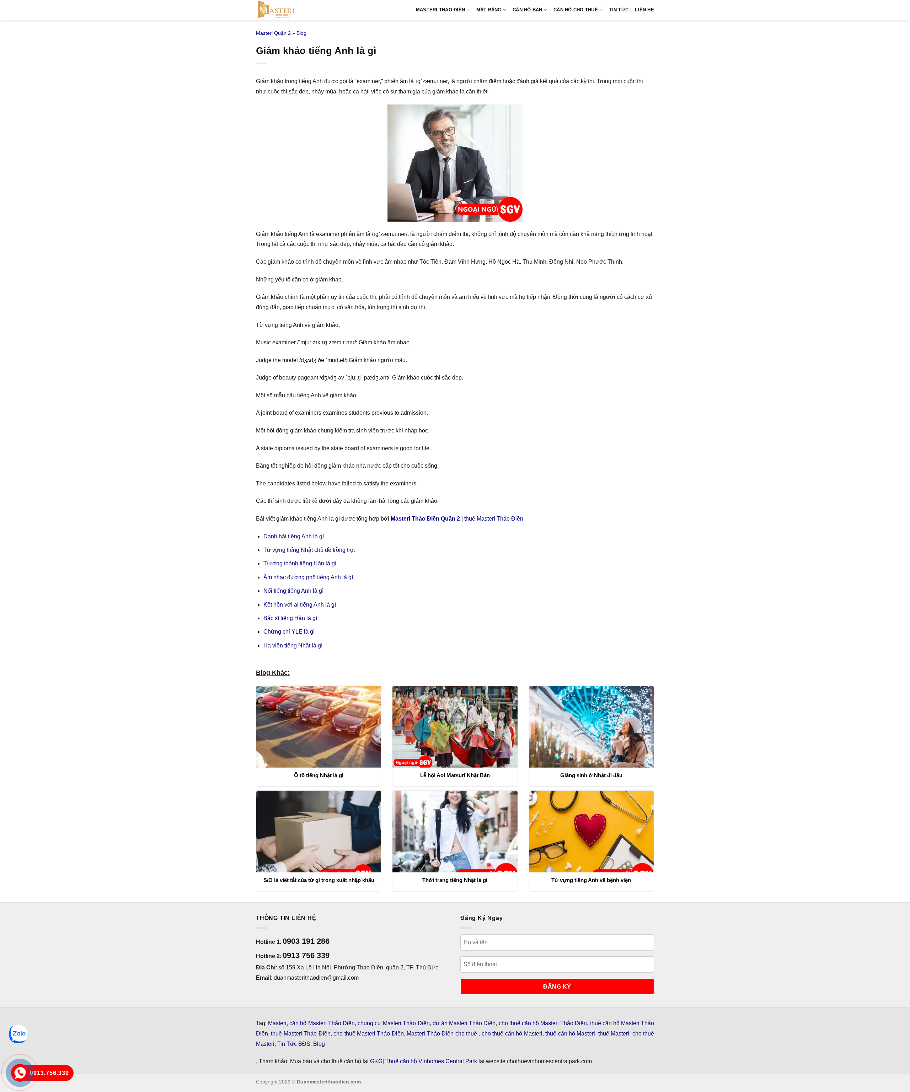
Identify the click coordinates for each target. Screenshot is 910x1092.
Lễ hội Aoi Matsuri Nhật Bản (455, 775)
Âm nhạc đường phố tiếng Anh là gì (308, 577)
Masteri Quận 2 (273, 33)
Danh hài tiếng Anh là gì (293, 536)
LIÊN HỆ (644, 9)
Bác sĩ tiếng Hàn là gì (290, 618)
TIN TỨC (618, 9)
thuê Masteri (613, 1034)
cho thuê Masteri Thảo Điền (368, 1034)
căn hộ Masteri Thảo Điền (322, 1023)
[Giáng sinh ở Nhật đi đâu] (591, 727)
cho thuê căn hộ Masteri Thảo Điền (543, 1023)
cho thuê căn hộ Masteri (512, 1034)
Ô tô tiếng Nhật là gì (318, 775)
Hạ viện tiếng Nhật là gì (292, 645)
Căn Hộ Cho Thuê (575, 9)
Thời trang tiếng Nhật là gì (454, 880)
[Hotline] (20, 1073)
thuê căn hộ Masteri (570, 1034)
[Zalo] (18, 1034)
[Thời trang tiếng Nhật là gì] (454, 831)
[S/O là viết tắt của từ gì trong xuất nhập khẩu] (318, 831)
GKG (376, 1061)
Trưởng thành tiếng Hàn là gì (299, 563)
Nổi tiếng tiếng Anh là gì (293, 591)
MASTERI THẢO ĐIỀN (440, 9)
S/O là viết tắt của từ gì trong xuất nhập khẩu (318, 880)
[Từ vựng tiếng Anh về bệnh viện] (591, 831)
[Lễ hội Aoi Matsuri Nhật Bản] (454, 727)
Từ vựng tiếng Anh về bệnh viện (591, 880)
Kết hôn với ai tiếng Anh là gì (299, 605)
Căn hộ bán (527, 9)
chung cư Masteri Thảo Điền (394, 1023)
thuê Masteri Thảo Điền (493, 519)
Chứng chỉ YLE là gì (289, 632)
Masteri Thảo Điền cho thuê (442, 1034)
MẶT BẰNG (489, 9)
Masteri (277, 1023)
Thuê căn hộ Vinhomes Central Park (431, 1061)
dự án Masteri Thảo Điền (464, 1023)
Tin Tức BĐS (293, 1044)
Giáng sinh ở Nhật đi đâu (591, 775)
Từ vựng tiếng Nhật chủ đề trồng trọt (309, 550)
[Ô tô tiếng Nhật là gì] (318, 727)
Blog (301, 33)
